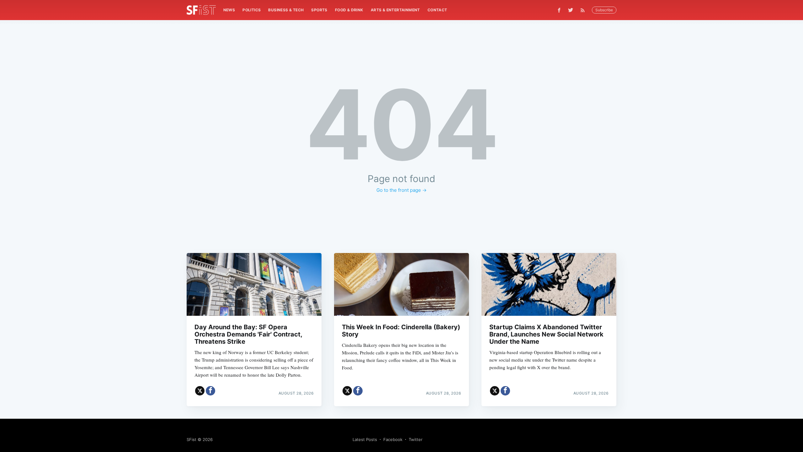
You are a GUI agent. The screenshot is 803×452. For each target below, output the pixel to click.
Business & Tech (286, 10)
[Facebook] (559, 10)
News (229, 10)
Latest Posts (365, 439)
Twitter (416, 439)
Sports (319, 10)
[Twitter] (571, 10)
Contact (437, 10)
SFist (191, 439)
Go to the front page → (401, 190)
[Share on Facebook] (210, 390)
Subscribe (604, 10)
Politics (251, 10)
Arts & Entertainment (395, 10)
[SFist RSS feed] (584, 10)
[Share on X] (199, 390)
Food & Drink (349, 10)
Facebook (392, 439)
